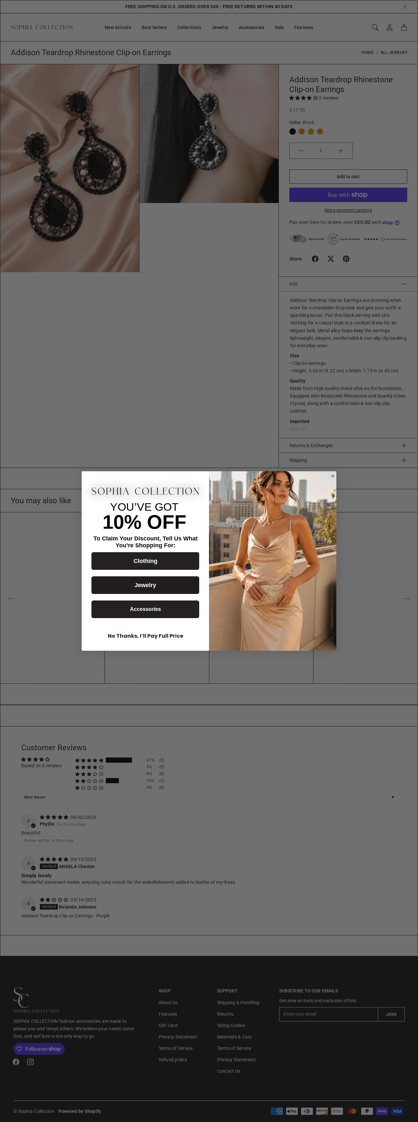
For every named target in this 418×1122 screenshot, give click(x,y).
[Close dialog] (333, 476)
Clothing (145, 561)
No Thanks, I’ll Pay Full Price (145, 636)
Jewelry (145, 585)
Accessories (145, 609)
